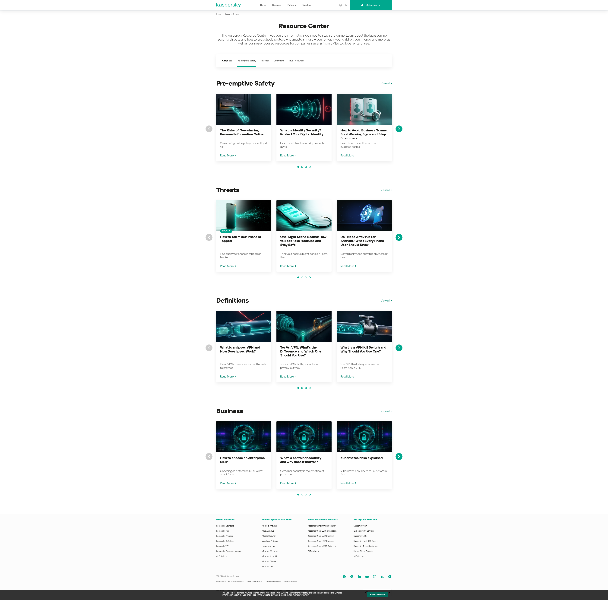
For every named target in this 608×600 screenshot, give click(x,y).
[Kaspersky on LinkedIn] (359, 577)
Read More (227, 155)
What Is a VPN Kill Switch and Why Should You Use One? (363, 349)
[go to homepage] (228, 5)
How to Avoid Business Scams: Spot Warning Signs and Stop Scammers (364, 134)
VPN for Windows (270, 551)
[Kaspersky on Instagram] (375, 577)
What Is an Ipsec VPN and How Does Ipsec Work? (240, 349)
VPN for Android (269, 556)
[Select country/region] (341, 5)
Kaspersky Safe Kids (225, 541)
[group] (244, 127)
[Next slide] (399, 128)
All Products (313, 551)
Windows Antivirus (270, 541)
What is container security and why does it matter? (300, 460)
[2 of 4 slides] (302, 167)
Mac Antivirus (268, 531)
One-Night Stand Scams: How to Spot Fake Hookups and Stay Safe (303, 241)
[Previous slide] (209, 128)
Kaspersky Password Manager (229, 551)
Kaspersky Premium (224, 536)
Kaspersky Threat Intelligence (366, 546)
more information (301, 595)
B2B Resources (296, 60)
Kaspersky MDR (360, 536)
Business (276, 5)
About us (306, 5)
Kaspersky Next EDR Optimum (321, 536)
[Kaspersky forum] (382, 577)
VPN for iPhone (269, 561)
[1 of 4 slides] (298, 167)
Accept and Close (378, 594)
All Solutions (221, 556)
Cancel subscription (290, 581)
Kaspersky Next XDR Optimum (321, 541)
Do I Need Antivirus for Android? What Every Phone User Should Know (362, 241)
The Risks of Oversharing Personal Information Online (241, 132)
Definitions (279, 60)
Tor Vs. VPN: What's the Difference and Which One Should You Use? (300, 351)
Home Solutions (225, 519)
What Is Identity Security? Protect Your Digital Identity (301, 132)
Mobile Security (269, 536)
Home (263, 5)
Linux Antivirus (268, 546)
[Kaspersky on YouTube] (367, 577)
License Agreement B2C (254, 581)
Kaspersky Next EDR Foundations (322, 531)
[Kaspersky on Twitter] (352, 577)
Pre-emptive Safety (246, 60)
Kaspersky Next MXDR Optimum (322, 546)
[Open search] (346, 5)
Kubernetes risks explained (361, 458)
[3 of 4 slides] (306, 167)
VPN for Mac (267, 566)
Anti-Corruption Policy (236, 581)
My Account (371, 5)
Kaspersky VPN (222, 546)
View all (385, 83)
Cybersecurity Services (364, 531)
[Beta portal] (390, 577)
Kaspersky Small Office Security (322, 526)
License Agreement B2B (273, 581)
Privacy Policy (221, 581)
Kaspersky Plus (222, 531)
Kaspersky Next (360, 526)
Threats (265, 60)
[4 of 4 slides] (310, 167)
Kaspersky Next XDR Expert (365, 541)
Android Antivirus (269, 526)
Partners (292, 5)
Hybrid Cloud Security (363, 551)
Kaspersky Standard (225, 526)
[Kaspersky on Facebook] (344, 577)
